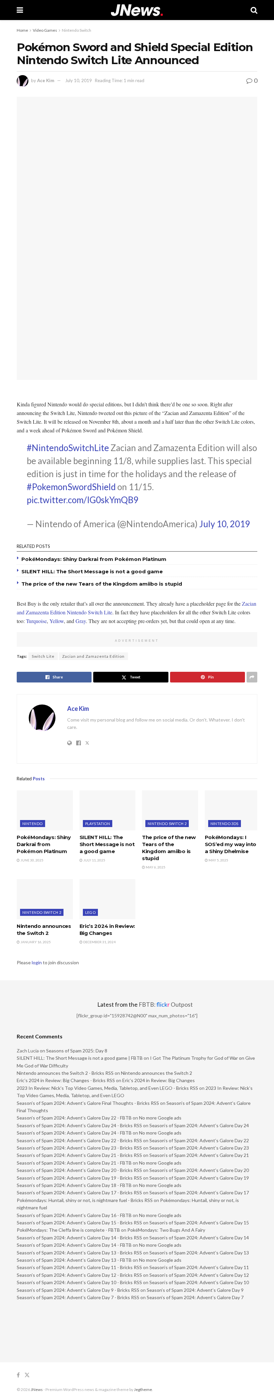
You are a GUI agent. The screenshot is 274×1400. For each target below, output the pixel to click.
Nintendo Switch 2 (167, 823)
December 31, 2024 (99, 942)
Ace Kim (45, 80)
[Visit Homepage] (137, 10)
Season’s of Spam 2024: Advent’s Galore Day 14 (199, 1237)
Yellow (56, 620)
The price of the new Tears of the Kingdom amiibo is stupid (101, 584)
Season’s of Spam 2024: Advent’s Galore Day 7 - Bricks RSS (78, 1297)
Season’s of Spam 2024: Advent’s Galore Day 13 (199, 1252)
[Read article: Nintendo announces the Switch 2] (45, 899)
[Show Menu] (20, 10)
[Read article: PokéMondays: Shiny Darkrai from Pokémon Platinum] (45, 810)
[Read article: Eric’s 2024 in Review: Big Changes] (108, 899)
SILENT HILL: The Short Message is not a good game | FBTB (80, 1058)
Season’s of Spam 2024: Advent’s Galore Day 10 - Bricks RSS (79, 1282)
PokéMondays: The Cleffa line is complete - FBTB (68, 1230)
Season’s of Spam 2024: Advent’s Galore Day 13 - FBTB (74, 1260)
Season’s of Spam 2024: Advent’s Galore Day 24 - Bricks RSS (79, 1125)
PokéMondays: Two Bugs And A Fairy (166, 1230)
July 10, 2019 (78, 80)
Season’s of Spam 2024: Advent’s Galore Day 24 (199, 1125)
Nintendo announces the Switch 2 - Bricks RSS (65, 1073)
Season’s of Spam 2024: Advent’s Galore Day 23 (199, 1148)
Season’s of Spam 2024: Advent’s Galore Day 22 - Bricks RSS (79, 1140)
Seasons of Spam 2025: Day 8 (76, 1050)
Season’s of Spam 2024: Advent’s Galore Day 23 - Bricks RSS (79, 1148)
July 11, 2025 (94, 860)
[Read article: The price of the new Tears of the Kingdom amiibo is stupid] (170, 810)
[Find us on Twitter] (27, 1375)
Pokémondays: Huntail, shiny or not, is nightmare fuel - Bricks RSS (85, 1200)
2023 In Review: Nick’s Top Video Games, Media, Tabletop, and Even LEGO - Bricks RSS (107, 1088)
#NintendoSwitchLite (68, 447)
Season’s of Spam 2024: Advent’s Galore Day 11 (199, 1267)
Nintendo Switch (76, 30)
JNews (37, 1389)
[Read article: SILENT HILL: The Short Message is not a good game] (108, 810)
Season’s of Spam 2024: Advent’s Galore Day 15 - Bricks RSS (79, 1222)
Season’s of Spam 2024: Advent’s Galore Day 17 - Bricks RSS (79, 1192)
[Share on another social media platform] (252, 677)
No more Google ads (160, 1118)
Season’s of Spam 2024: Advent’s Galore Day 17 (199, 1192)
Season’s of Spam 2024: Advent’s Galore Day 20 (199, 1170)
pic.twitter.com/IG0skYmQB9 (82, 499)
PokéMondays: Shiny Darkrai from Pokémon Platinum (93, 559)
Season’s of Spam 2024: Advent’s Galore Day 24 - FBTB (74, 1133)
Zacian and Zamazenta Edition (93, 656)
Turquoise (36, 620)
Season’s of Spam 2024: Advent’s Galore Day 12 (199, 1275)
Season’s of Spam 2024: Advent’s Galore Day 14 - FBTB (74, 1245)
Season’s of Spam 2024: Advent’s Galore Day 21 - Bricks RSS (79, 1155)
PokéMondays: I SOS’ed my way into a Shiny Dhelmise (231, 844)
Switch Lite (43, 656)
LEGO (90, 912)
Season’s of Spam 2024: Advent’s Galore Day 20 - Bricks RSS (79, 1170)
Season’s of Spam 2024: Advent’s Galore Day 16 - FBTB (74, 1215)
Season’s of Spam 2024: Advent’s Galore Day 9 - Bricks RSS (78, 1290)
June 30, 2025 (31, 860)
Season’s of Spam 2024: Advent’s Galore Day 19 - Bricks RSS (79, 1178)
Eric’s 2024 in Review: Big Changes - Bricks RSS (66, 1080)
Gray (81, 620)
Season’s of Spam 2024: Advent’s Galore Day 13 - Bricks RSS (79, 1252)
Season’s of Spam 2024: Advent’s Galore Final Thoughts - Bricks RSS (88, 1103)
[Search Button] (254, 10)
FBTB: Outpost (166, 1004)
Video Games (45, 30)
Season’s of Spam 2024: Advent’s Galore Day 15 (199, 1222)
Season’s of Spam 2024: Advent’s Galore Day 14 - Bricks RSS (79, 1237)
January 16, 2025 (35, 942)
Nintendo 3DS (225, 823)
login (37, 962)
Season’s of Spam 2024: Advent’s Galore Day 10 (199, 1282)
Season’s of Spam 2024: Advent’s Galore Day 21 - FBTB (74, 1163)
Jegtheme (143, 1389)
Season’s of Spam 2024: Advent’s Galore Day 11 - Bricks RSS (79, 1267)
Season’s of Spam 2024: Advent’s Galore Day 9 (195, 1290)
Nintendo (32, 823)
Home (22, 30)
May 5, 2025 (218, 860)
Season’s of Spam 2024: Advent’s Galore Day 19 (199, 1178)
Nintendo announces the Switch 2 (156, 1073)
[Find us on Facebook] (18, 1375)
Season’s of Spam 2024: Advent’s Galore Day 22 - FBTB (74, 1118)
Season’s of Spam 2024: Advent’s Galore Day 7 (195, 1297)
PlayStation (97, 823)
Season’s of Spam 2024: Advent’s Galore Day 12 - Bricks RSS (79, 1275)
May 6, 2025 (155, 867)
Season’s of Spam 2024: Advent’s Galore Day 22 (199, 1140)
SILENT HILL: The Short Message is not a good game (92, 571)
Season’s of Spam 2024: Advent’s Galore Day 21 (199, 1155)
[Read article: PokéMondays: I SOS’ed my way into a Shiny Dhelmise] (233, 810)
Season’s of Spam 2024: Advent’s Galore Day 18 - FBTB (74, 1185)
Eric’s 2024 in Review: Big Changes (158, 1080)
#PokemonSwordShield (71, 486)
